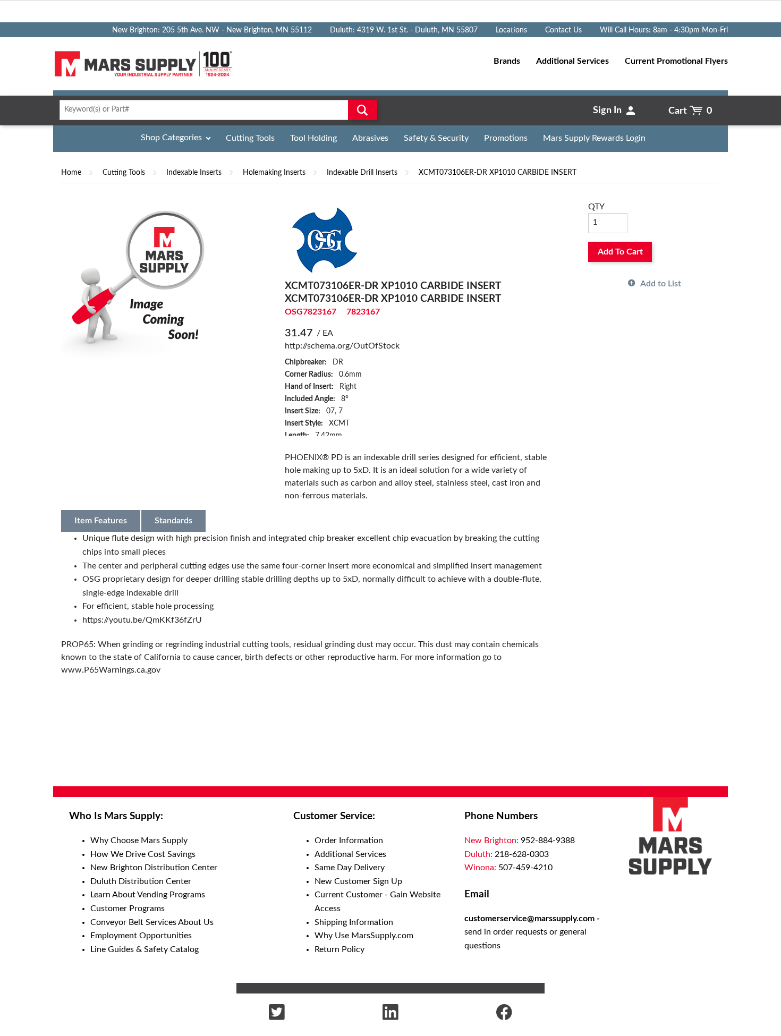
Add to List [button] (660, 283)
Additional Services (350, 854)
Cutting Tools (250, 138)
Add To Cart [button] (620, 252)
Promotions (506, 138)
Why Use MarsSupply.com (364, 935)
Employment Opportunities (141, 935)
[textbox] (215, 110)
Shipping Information (354, 922)
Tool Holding (313, 138)
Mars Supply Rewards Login (594, 138)
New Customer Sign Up (358, 881)
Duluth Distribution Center (140, 881)
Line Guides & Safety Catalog (144, 949)
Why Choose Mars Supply (139, 840)
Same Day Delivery (350, 867)
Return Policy (339, 949)
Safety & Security (436, 138)
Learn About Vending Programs (147, 894)
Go (362, 110)
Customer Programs (127, 908)
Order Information (349, 840)
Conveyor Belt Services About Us (152, 922)
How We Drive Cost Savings (143, 854)
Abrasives (370, 138)
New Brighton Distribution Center (153, 867)
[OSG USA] (324, 239)
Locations (511, 30)
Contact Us (563, 30)
